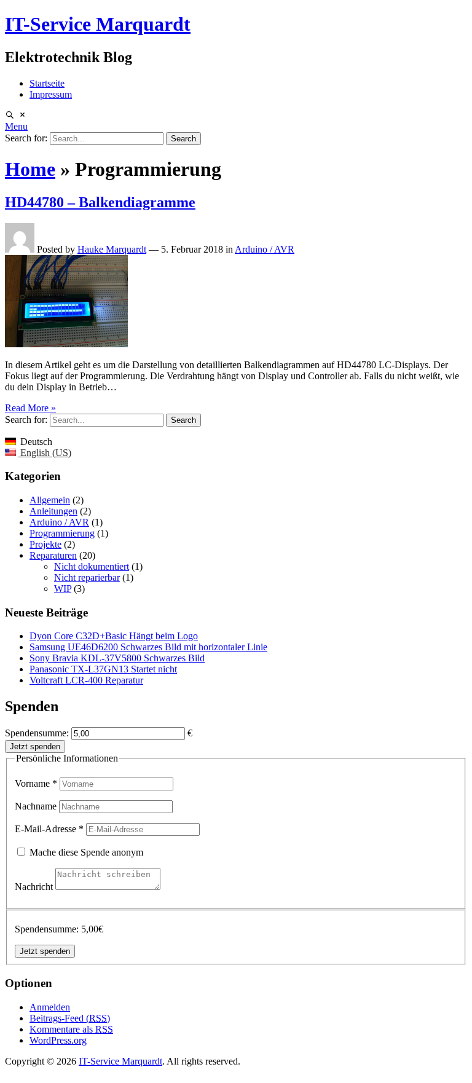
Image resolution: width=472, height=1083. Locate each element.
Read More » (30, 408)
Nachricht (35, 886)
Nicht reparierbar (87, 577)
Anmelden (50, 1007)
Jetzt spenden (35, 746)
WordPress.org (58, 1040)
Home (30, 169)
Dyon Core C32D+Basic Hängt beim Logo (114, 636)
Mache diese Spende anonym (85, 852)
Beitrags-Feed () (70, 1018)
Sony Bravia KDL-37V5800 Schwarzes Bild (117, 658)
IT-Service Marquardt (98, 24)
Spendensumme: (37, 733)
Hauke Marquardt (111, 249)
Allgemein (50, 500)
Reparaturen (53, 555)
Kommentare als (71, 1029)
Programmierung (62, 533)
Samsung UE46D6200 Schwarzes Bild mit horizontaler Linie (148, 647)
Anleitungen (53, 511)
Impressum (51, 94)
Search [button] (183, 138)
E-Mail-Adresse (49, 829)
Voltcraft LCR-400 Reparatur (86, 680)
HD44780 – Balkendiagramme (100, 202)
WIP (62, 588)
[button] (16, 126)
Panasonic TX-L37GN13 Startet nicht (103, 669)
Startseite (47, 83)
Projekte (45, 544)
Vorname (36, 783)
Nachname (37, 806)
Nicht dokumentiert (91, 566)
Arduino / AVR (264, 249)
